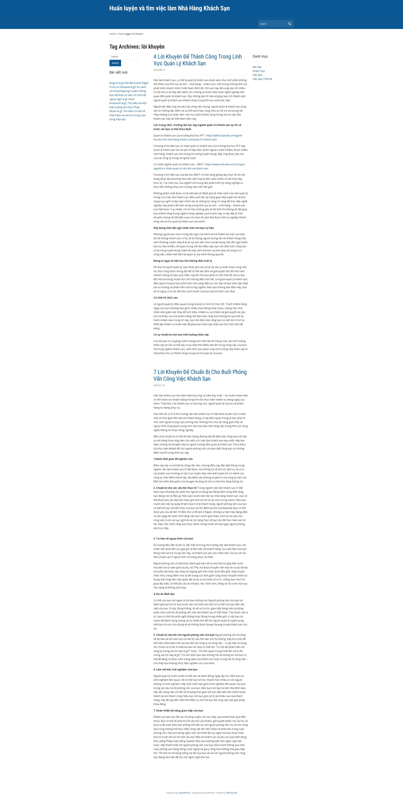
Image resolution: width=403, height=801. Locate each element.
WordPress (184, 792)
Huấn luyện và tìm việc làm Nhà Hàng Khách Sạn (169, 8)
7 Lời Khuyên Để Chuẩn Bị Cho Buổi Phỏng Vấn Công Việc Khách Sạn (200, 375)
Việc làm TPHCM (262, 79)
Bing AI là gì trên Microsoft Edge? (129, 83)
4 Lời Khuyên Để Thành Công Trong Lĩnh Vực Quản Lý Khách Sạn (197, 60)
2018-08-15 (159, 69)
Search (289, 23)
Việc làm (257, 75)
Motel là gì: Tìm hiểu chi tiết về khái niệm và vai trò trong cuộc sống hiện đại (127, 115)
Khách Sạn (259, 71)
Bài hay (257, 67)
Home (112, 33)
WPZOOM (232, 792)
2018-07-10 (159, 385)
